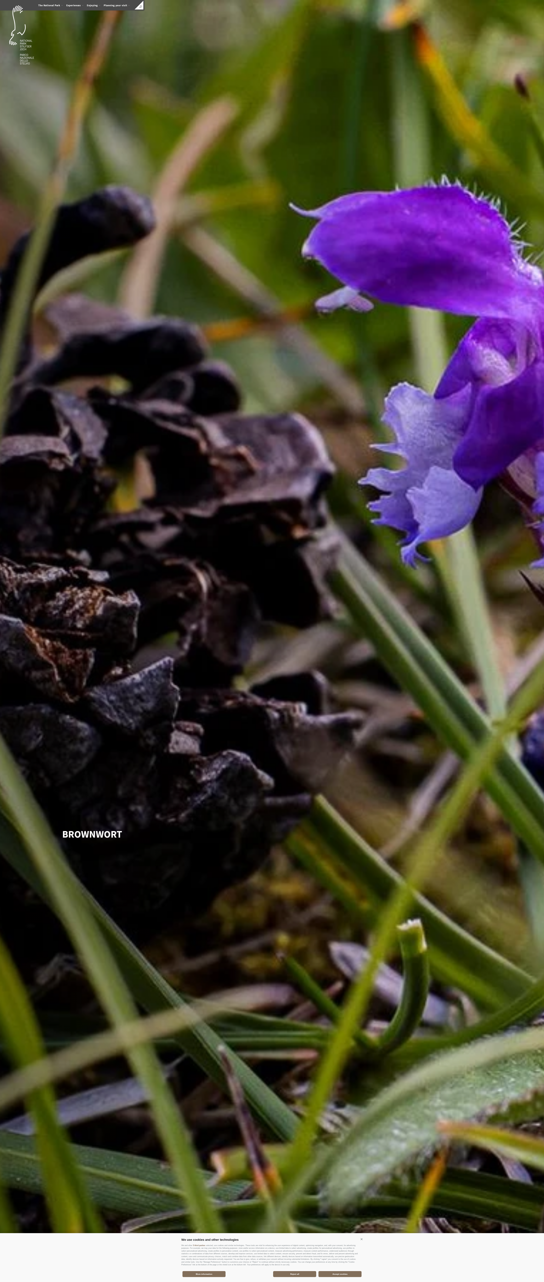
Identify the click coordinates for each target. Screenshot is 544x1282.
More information (204, 1274)
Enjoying (92, 5)
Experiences (73, 5)
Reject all (294, 1274)
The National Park (49, 5)
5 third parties (199, 1245)
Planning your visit (115, 5)
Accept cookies (340, 1274)
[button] (361, 1239)
